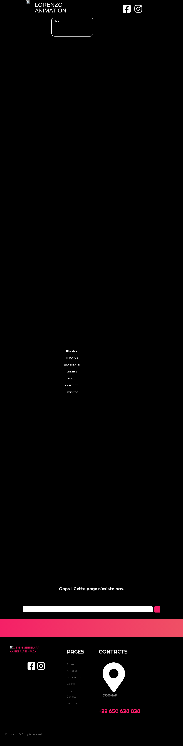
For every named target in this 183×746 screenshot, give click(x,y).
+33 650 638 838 (119, 711)
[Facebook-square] (126, 8)
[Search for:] (88, 609)
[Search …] (72, 21)
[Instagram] (138, 8)
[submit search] (55, 28)
